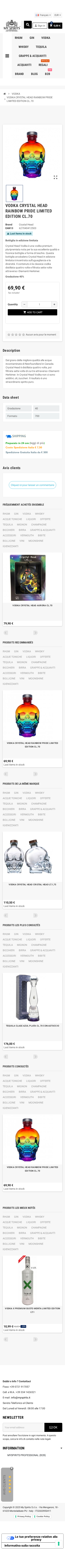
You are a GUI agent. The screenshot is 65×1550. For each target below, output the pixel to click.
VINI (22, 540)
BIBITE (42, 535)
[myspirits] (12, 25)
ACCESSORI (9, 535)
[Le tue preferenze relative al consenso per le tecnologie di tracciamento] (58, 1543)
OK (55, 1427)
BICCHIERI (9, 530)
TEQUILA (8, 524)
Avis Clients (4, 1485)
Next (35, 633)
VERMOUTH (27, 535)
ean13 (9, 228)
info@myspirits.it (20, 1397)
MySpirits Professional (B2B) (26, 1455)
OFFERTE (45, 519)
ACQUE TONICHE (12, 519)
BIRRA (22, 530)
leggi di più (37, 443)
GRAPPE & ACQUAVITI (42, 530)
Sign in (39, 25)
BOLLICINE (9, 540)
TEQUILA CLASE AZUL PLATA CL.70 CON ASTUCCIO (32, 1026)
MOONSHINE (36, 540)
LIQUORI (31, 519)
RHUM (6, 513)
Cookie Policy (43, 1516)
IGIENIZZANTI (10, 546)
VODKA (27, 513)
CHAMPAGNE (39, 524)
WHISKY (39, 513)
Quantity (13, 304)
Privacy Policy (24, 1516)
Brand (8, 224)
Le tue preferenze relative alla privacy (36, 1538)
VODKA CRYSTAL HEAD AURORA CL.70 (32, 605)
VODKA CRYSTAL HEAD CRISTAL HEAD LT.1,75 (32, 884)
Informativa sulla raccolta (22, 1545)
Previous (6, 633)
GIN (16, 513)
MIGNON (22, 524)
